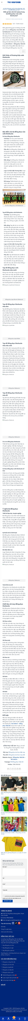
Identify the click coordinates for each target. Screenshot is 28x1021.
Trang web (5, 890)
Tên (4, 878)
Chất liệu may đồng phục (17, 8)
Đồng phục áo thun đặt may (17, 752)
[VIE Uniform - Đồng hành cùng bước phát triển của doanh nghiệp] (14, 2)
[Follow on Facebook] (13, 923)
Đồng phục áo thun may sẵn (17, 755)
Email (4, 884)
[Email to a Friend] (15, 769)
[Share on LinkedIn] (20, 769)
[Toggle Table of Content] (22, 51)
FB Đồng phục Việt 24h (17, 762)
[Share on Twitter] (13, 769)
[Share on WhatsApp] (8, 769)
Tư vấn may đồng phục (20, 9)
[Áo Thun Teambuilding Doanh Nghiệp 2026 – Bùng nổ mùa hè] (14, 804)
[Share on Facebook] (10, 769)
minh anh (20, 19)
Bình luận (5, 866)
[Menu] (2, 2)
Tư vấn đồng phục (11, 9)
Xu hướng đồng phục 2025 (14, 10)
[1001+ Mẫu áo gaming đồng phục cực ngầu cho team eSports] (14, 844)
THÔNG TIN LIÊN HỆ (6, 911)
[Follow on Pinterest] (19, 923)
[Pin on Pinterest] (17, 769)
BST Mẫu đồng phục (7, 8)
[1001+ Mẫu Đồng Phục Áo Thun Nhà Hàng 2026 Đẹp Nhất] (14, 784)
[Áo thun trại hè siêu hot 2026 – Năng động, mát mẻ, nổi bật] (14, 824)
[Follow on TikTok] (16, 923)
